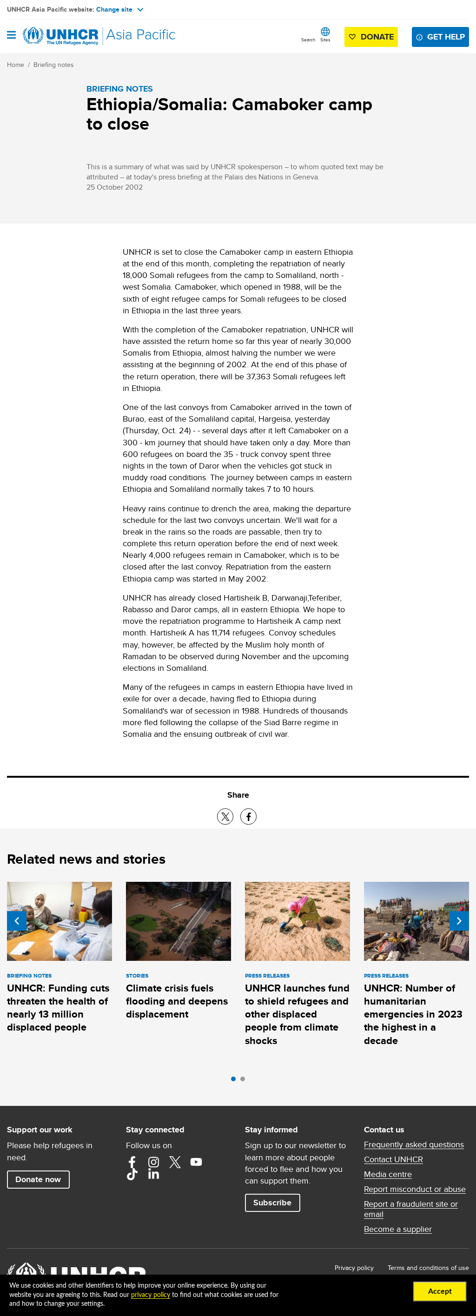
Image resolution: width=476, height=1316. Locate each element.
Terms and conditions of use (428, 1267)
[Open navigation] (11, 36)
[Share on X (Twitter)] (225, 816)
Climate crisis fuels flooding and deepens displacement (177, 1001)
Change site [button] (114, 9)
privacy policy (150, 1295)
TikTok (132, 1174)
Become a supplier (398, 1229)
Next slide (459, 921)
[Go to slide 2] (245, 1081)
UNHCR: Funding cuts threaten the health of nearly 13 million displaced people (58, 1007)
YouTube (196, 1162)
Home (15, 64)
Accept (440, 1291)
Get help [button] (446, 37)
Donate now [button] (38, 1179)
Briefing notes (53, 64)
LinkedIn (153, 1174)
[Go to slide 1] (235, 1081)
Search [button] (308, 39)
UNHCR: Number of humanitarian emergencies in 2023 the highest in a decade (413, 1014)
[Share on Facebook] (248, 816)
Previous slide (16, 921)
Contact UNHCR (393, 1159)
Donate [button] (377, 37)
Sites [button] (325, 39)
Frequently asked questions (414, 1144)
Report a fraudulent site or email (411, 1209)
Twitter (175, 1162)
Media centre (388, 1174)
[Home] (54, 36)
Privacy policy (354, 1267)
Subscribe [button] (272, 1203)
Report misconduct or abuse (415, 1189)
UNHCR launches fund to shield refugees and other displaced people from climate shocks (297, 1014)
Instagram (153, 1162)
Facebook (132, 1162)
